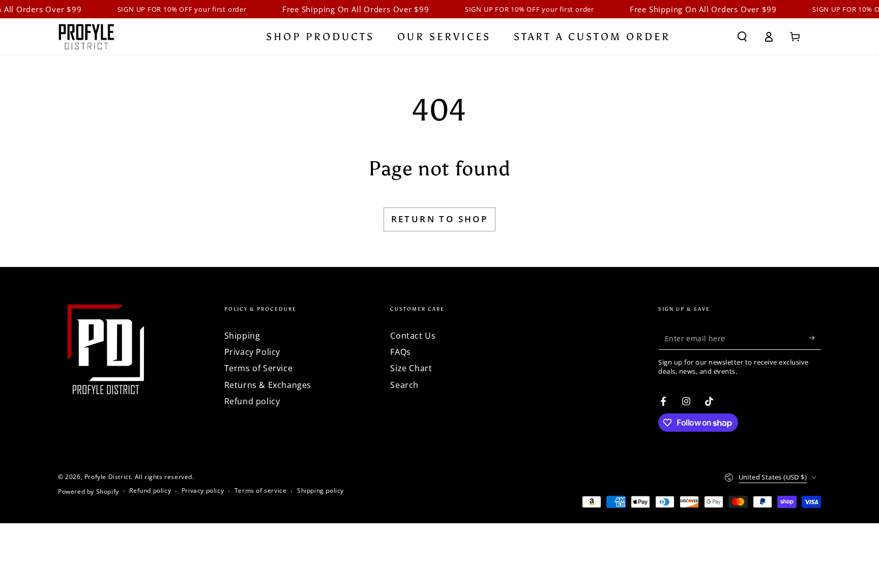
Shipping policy (320, 491)
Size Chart (411, 368)
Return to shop (439, 219)
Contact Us (412, 335)
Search (404, 385)
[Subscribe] (815, 338)
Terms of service (261, 491)
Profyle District (107, 476)
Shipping (242, 335)
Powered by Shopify (88, 492)
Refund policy (252, 401)
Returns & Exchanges (267, 385)
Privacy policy (203, 491)
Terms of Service (258, 368)
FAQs (400, 351)
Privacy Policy (252, 351)
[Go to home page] (86, 36)
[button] (742, 36)
